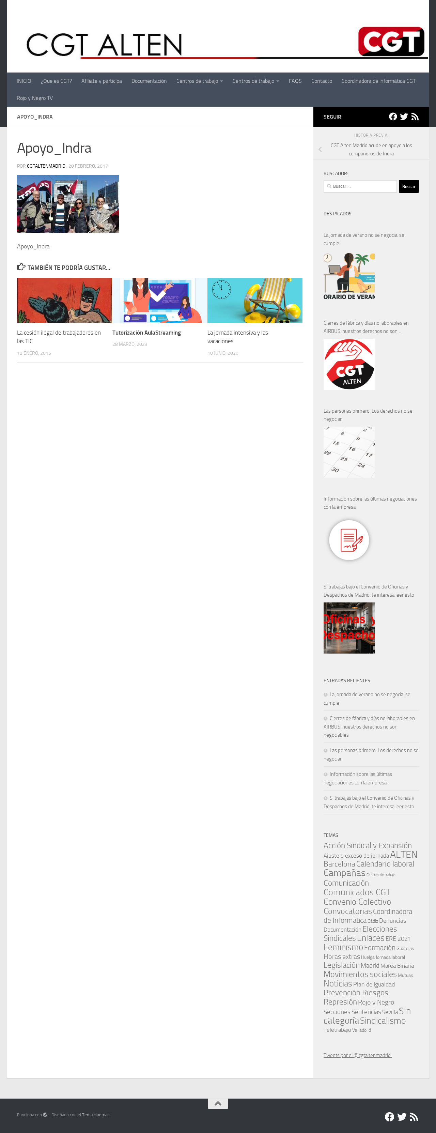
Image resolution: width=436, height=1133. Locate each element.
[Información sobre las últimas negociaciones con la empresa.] (349, 540)
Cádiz (373, 921)
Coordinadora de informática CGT (379, 81)
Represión (340, 1002)
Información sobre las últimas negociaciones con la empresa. (370, 503)
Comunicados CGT (357, 892)
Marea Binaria (397, 965)
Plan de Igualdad (374, 984)
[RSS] (415, 116)
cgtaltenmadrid (46, 166)
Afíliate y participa (101, 81)
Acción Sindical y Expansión (368, 845)
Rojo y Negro (376, 1002)
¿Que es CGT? (56, 81)
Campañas (344, 872)
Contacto (321, 81)
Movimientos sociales (360, 974)
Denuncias (392, 920)
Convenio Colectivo (357, 902)
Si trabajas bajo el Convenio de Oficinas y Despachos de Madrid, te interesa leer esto (369, 591)
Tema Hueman (96, 1114)
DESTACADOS (338, 214)
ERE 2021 (398, 939)
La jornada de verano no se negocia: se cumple (364, 239)
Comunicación (346, 883)
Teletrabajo (337, 1030)
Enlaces (371, 938)
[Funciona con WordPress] (45, 1115)
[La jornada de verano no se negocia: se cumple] (349, 276)
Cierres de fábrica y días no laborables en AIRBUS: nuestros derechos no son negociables (366, 327)
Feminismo (343, 947)
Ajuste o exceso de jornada (356, 855)
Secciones (337, 1012)
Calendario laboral (385, 864)
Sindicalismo (383, 1020)
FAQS (295, 81)
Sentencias (366, 1012)
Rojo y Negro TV (35, 98)
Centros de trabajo (197, 81)
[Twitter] (404, 116)
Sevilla (390, 1012)
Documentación (149, 81)
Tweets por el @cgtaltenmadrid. (358, 1055)
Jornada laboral (390, 957)
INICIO (24, 81)
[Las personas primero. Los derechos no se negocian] (349, 452)
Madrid (370, 965)
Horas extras (342, 956)
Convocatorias (348, 911)
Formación (379, 947)
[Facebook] (393, 116)
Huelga (368, 957)
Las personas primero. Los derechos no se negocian (368, 415)
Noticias (338, 983)
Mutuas (405, 975)
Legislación (342, 965)
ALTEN (404, 854)
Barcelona (339, 864)
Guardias (405, 948)
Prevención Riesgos (356, 992)
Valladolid (361, 1030)
